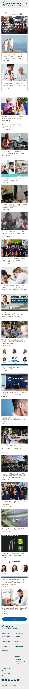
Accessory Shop (5, 641)
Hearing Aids (4, 650)
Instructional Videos (6, 644)
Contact (17, 641)
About (16, 638)
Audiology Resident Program (20, 662)
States (16, 644)
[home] (11, 4)
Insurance (4, 653)
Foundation (18, 659)
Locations (17, 636)
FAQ (16, 651)
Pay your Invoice (5, 636)
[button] (26, 3)
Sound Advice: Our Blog (6, 647)
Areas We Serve (19, 646)
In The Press (18, 654)
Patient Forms (5, 638)
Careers (17, 649)
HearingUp (17, 656)
